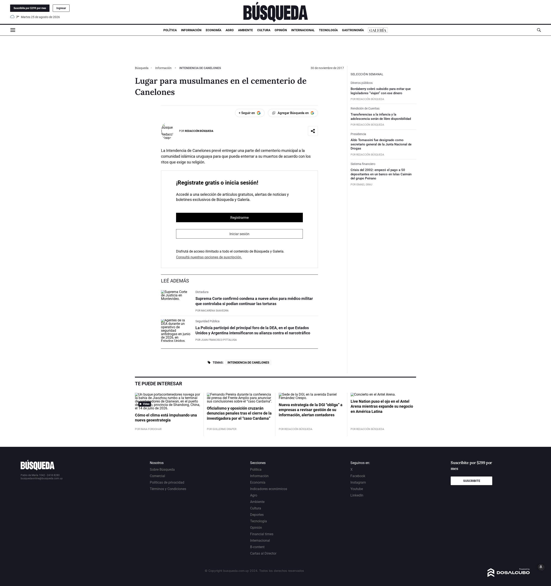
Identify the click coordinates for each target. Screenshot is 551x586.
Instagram (358, 482)
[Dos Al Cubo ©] (509, 576)
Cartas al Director (263, 553)
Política (170, 30)
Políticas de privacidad (167, 482)
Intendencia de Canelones (248, 362)
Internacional (303, 30)
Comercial (157, 476)
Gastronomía (353, 30)
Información (191, 30)
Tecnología (328, 30)
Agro (230, 30)
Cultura (263, 30)
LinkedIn (356, 495)
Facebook (357, 476)
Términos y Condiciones (168, 489)
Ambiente (245, 30)
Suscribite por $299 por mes (30, 8)
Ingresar (61, 8)
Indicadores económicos (268, 489)
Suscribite (471, 481)
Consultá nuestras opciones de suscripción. (209, 257)
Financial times (261, 534)
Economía (213, 30)
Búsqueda (142, 68)
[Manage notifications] (540, 566)
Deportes (257, 515)
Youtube (356, 489)
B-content (257, 547)
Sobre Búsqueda (162, 469)
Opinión (281, 30)
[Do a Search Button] (539, 30)
